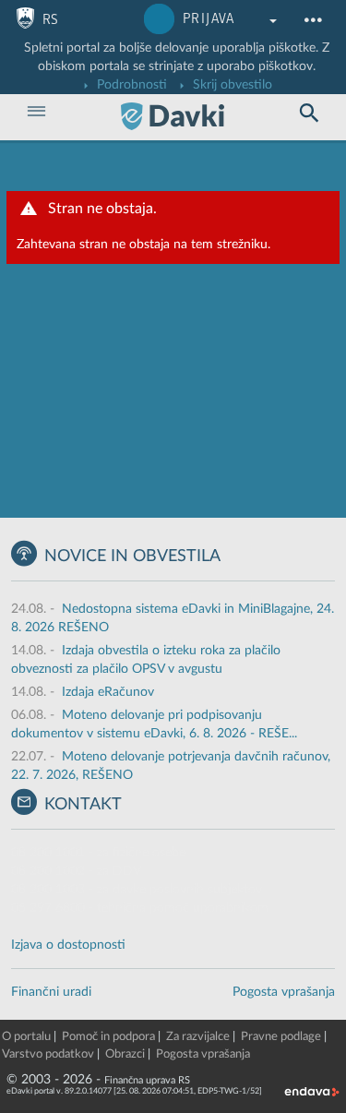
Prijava (209, 19)
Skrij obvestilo (230, 84)
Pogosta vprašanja (284, 992)
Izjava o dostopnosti (68, 945)
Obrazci (125, 1054)
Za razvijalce (198, 1037)
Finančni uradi (51, 992)
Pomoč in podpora (108, 1037)
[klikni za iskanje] (309, 113)
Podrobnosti (130, 84)
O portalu (26, 1037)
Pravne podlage (281, 1037)
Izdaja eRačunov (108, 692)
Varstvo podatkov (48, 1054)
